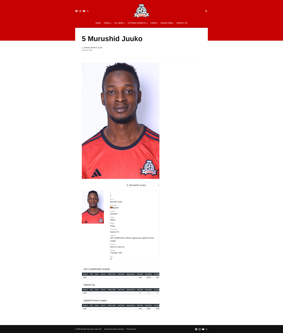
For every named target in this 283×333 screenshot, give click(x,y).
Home (98, 23)
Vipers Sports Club (93, 48)
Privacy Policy (131, 329)
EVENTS (154, 23)
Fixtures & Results (137, 23)
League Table (166, 23)
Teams (107, 23)
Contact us (182, 23)
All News (118, 23)
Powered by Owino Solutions (114, 329)
